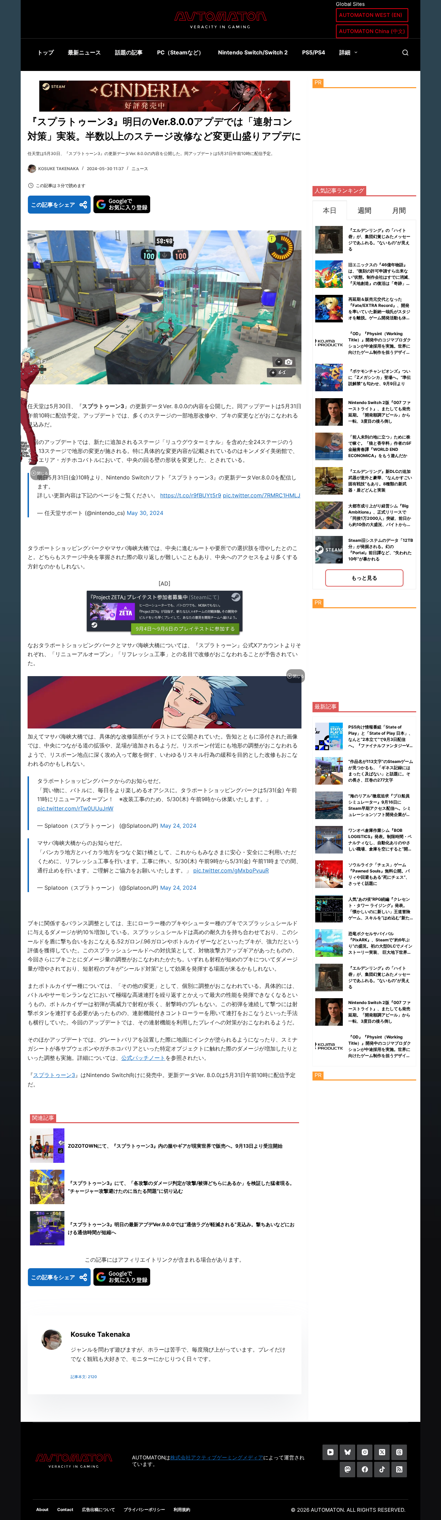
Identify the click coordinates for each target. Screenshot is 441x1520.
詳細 (344, 52)
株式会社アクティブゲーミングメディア (216, 1457)
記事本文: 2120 (84, 1376)
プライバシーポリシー (144, 1509)
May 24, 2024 (178, 825)
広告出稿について (98, 1509)
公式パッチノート (143, 1057)
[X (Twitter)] (382, 1452)
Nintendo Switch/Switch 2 (253, 52)
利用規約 (182, 1509)
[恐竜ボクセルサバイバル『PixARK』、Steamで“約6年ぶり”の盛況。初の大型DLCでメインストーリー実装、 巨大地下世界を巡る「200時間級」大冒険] (329, 943)
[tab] (329, 210)
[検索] (405, 52)
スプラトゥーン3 (54, 1075)
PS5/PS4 (313, 52)
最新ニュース (84, 52)
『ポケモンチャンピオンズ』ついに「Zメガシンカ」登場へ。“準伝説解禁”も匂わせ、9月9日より (379, 377)
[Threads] (399, 1452)
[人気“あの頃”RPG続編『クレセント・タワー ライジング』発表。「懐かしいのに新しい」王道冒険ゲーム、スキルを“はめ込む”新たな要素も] (329, 908)
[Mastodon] (347, 1469)
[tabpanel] (364, 405)
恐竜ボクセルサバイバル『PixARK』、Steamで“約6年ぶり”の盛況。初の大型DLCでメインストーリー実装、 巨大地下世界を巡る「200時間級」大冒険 (380, 946)
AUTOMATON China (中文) (372, 31)
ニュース (140, 168)
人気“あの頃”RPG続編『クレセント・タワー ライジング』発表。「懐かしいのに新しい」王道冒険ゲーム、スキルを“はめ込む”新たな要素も (379, 912)
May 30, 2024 (145, 512)
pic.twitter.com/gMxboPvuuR (231, 870)
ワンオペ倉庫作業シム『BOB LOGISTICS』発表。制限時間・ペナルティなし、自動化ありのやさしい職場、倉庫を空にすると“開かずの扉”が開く (380, 843)
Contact (65, 1509)
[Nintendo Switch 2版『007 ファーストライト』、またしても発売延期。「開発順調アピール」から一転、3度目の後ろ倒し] (329, 1012)
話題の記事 (129, 52)
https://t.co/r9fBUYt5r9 (190, 495)
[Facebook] (364, 1469)
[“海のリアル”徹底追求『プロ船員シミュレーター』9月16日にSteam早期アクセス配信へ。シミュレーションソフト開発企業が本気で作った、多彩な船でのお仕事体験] (329, 805)
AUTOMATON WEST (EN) (370, 15)
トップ (45, 52)
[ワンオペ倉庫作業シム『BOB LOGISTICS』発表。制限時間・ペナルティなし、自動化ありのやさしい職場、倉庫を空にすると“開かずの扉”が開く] (329, 840)
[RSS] (399, 1469)
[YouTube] (330, 1452)
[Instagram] (364, 1452)
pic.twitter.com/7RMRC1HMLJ (261, 495)
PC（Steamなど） (180, 52)
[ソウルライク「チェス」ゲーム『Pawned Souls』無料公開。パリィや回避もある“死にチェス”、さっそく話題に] (329, 874)
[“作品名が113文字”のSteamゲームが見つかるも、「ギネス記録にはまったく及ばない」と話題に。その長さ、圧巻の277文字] (329, 771)
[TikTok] (382, 1469)
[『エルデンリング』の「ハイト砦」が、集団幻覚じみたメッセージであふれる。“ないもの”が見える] (329, 977)
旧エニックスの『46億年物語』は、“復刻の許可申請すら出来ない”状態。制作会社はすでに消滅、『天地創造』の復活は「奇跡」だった (380, 277)
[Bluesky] (347, 1452)
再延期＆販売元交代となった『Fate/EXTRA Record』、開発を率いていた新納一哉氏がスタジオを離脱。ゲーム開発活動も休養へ (379, 312)
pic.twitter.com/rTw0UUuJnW (75, 808)
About (42, 1509)
